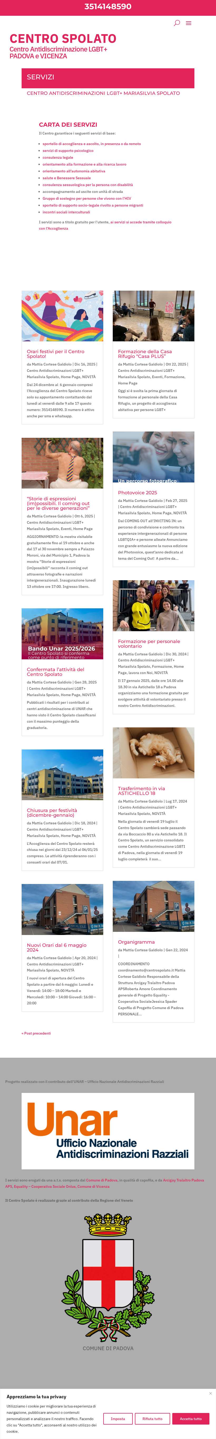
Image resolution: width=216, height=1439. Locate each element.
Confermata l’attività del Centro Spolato (55, 672)
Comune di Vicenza (93, 1186)
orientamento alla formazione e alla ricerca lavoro (84, 164)
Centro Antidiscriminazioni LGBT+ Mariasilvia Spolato (103, 93)
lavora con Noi (141, 672)
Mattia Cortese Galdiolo (52, 364)
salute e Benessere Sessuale (67, 178)
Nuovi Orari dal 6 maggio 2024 (56, 947)
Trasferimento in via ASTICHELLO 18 (141, 791)
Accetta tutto (191, 1418)
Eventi (66, 528)
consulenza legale (58, 157)
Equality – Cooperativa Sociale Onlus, (45, 1186)
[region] (108, 1414)
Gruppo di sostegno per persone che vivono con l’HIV (87, 198)
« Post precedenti (36, 1033)
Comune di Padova (101, 1180)
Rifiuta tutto (153, 1418)
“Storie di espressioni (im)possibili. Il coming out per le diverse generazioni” (58, 503)
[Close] (210, 1393)
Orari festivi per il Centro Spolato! (55, 354)
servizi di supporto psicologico (68, 150)
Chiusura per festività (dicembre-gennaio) (52, 813)
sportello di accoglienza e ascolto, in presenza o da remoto (92, 143)
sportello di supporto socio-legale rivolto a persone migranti (93, 205)
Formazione (174, 376)
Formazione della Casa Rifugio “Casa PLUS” (145, 354)
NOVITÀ (89, 376)
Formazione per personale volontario (149, 644)
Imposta (118, 1418)
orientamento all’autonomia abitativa (74, 171)
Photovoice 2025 (137, 493)
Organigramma (136, 942)
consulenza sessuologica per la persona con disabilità (88, 184)
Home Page (70, 376)
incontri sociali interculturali (66, 212)
